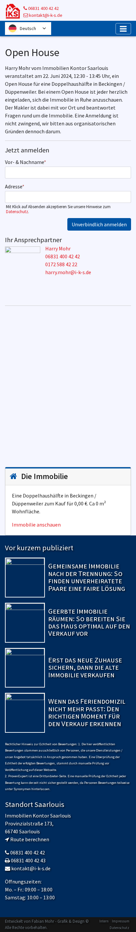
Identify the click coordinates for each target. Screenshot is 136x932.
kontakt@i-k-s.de (45, 15)
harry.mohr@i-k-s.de (68, 272)
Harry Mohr (58, 248)
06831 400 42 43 (28, 860)
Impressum (120, 921)
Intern (104, 921)
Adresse (14, 186)
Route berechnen (29, 839)
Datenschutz (17, 211)
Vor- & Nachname (25, 162)
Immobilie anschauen (36, 524)
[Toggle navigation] (123, 28)
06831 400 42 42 (43, 8)
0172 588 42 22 (61, 264)
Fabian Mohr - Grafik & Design (58, 921)
